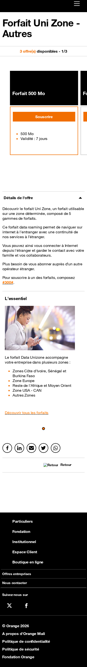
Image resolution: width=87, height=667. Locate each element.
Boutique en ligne (27, 562)
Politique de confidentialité (26, 641)
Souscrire (43, 116)
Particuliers (22, 521)
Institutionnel (24, 541)
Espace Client (24, 551)
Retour (65, 465)
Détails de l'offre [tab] (18, 197)
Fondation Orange (18, 656)
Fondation (21, 531)
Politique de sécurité (20, 649)
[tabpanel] (43, 247)
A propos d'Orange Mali (23, 633)
